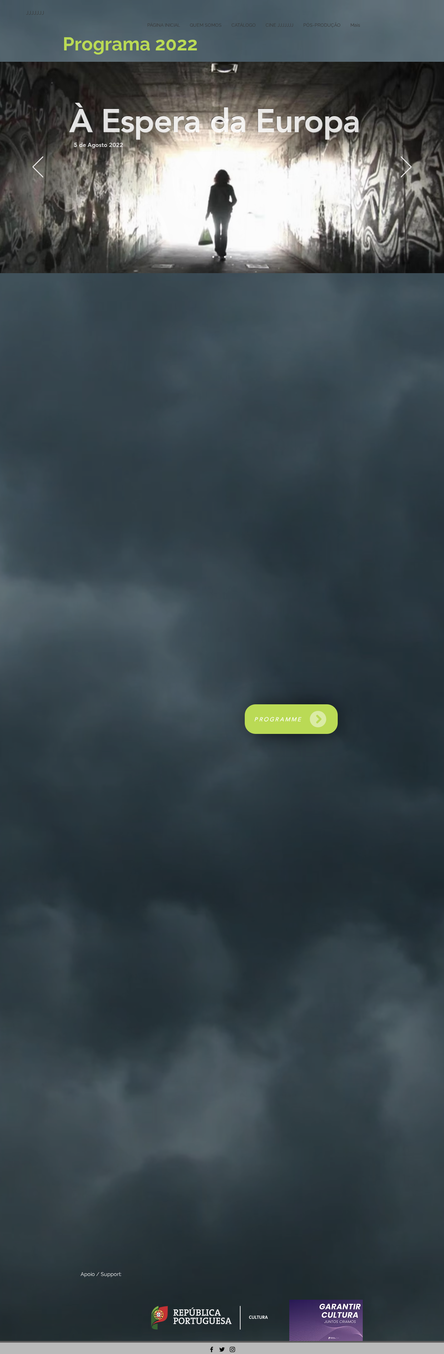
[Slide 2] (225, 257)
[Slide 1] (219, 257)
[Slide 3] (231, 257)
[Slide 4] (213, 257)
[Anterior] (38, 167)
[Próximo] (406, 167)
